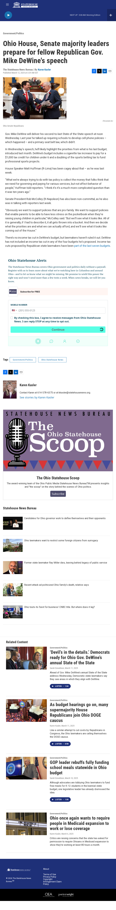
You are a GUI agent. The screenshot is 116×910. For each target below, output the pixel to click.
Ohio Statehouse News (52, 360)
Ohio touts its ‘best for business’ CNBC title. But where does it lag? (59, 607)
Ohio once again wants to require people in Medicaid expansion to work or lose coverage (80, 823)
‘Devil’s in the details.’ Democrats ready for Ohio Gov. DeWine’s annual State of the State (80, 657)
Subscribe (58, 494)
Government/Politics (13, 33)
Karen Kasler (44, 69)
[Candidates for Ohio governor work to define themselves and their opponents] (13, 523)
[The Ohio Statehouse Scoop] (58, 440)
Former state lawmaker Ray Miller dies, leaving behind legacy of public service (65, 562)
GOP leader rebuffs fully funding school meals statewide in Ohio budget (79, 768)
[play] (8, 15)
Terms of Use (49, 874)
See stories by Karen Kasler (37, 397)
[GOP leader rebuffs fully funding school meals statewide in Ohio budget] (26, 768)
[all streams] (111, 15)
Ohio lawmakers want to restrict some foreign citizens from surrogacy (61, 540)
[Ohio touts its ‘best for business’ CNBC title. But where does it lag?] (13, 611)
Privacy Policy (49, 877)
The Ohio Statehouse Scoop (58, 478)
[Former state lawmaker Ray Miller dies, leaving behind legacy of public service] (13, 567)
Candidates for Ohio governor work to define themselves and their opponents (65, 518)
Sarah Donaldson (57, 668)
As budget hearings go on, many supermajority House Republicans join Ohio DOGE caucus (79, 712)
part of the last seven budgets (92, 245)
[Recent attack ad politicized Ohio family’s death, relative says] (13, 589)
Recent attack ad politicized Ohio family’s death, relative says (56, 584)
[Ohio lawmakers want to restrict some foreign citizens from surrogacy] (13, 545)
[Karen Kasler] (10, 389)
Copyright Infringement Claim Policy (52, 881)
